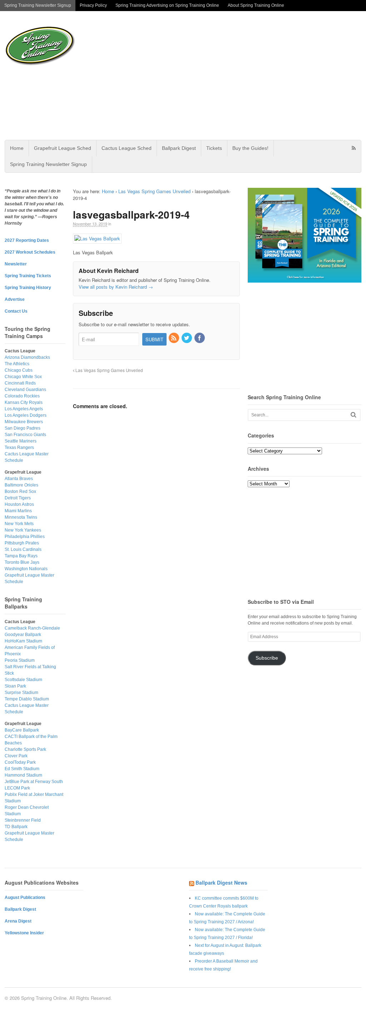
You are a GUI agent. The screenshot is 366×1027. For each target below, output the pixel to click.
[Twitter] (187, 338)
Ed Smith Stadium (22, 768)
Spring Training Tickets (28, 275)
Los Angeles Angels (24, 408)
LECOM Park (17, 788)
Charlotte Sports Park (25, 749)
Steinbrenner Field (23, 820)
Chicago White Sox (23, 376)
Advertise (15, 299)
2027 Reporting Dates (27, 240)
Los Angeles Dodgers (25, 415)
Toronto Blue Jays (22, 562)
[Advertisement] (236, 75)
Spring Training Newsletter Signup (37, 5)
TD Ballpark (16, 826)
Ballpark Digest (179, 148)
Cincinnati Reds (20, 383)
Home (17, 148)
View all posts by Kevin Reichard (116, 286)
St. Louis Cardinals (23, 549)
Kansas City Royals (24, 402)
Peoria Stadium (20, 660)
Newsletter (16, 263)
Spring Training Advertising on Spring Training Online (167, 5)
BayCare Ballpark (22, 730)
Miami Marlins (18, 510)
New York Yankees (23, 530)
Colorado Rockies (22, 395)
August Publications (25, 897)
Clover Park (16, 755)
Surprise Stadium (21, 692)
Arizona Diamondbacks (27, 357)
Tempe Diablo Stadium (27, 698)
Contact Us (16, 311)
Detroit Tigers (18, 497)
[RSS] (174, 338)
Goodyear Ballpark (23, 634)
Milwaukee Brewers (24, 421)
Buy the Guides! (250, 148)
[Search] (353, 414)
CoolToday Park (20, 762)
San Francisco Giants (25, 434)
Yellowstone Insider (24, 932)
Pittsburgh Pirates (22, 543)
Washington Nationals (26, 568)
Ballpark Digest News (221, 882)
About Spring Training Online (256, 5)
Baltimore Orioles (21, 485)
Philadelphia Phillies (25, 536)
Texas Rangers (19, 447)
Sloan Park (15, 686)
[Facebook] (200, 338)
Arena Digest (18, 921)
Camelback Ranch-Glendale (32, 628)
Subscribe (267, 658)
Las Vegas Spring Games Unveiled (154, 191)
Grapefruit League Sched (62, 148)
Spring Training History (28, 287)
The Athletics (17, 363)
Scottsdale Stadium (23, 679)
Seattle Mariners (20, 441)
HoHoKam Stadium (23, 641)
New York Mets (19, 523)
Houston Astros (19, 504)
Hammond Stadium (23, 775)
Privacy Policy (93, 5)
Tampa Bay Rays (21, 555)
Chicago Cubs (19, 370)
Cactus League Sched (127, 148)
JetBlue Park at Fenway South (34, 781)
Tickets (214, 148)
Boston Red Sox (20, 491)
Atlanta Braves (19, 478)
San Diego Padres (22, 428)
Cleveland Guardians (25, 389)
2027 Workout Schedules (30, 252)
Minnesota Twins (21, 517)
